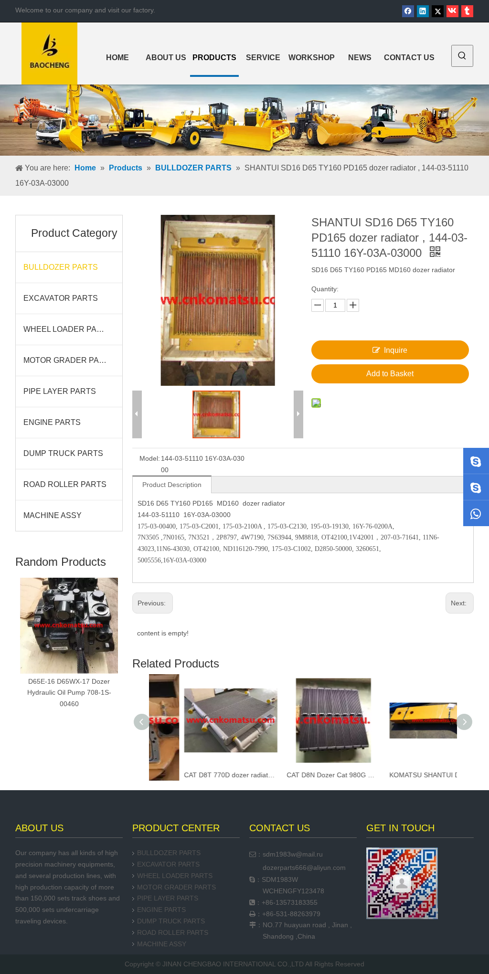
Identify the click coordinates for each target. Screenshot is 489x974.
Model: (149, 458)
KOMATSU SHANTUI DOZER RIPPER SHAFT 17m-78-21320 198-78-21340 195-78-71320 (405, 775)
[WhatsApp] (476, 513)
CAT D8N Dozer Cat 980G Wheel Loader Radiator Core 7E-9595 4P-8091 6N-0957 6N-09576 (303, 775)
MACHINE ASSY (52, 515)
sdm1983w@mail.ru (293, 854)
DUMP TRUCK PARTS (63, 453)
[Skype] (476, 461)
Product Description (172, 484)
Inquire (395, 350)
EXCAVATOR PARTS (60, 298)
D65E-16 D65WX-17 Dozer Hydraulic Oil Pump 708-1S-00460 (69, 693)
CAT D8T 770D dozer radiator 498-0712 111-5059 (200, 775)
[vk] (452, 11)
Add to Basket (390, 374)
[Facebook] (408, 11)
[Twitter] (438, 11)
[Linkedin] (423, 11)
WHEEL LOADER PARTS (67, 329)
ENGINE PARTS (52, 422)
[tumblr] (467, 11)
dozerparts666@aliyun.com (304, 867)
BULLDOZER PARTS (60, 267)
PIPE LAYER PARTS (59, 391)
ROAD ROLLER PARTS (64, 484)
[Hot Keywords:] (462, 56)
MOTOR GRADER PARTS (69, 360)
